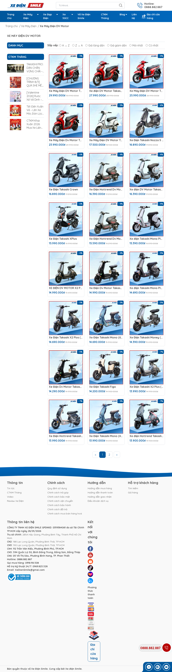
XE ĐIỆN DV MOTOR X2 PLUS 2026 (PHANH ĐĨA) (66, 288)
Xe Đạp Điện (47, 16)
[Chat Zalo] (157, 667)
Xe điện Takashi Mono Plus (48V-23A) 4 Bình (146, 288)
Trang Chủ (10, 16)
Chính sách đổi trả (57, 509)
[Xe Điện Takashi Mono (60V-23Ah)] (106, 318)
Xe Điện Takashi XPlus (63, 238)
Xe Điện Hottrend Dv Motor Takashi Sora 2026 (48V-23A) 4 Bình (106, 238)
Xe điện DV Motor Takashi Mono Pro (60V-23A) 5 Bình (146, 189)
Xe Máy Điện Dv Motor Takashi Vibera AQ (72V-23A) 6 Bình (66, 140)
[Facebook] (90, 548)
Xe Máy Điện (27, 16)
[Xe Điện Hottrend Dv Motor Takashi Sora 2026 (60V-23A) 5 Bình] (106, 170)
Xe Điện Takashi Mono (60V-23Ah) (106, 337)
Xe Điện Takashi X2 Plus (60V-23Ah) (66, 337)
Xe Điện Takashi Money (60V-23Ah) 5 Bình (146, 337)
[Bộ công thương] (19, 576)
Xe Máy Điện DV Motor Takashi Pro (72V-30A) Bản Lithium (66, 91)
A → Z (66, 45)
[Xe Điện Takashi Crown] (66, 170)
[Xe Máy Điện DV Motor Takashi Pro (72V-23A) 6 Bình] (146, 71)
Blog (122, 14)
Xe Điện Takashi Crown (63, 189)
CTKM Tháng (105, 16)
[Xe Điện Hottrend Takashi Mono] (66, 417)
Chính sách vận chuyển (60, 500)
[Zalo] (90, 580)
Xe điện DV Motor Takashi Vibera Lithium (106, 91)
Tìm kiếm (133, 488)
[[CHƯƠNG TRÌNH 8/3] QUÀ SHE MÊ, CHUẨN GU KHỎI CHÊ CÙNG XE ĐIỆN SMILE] (15, 82)
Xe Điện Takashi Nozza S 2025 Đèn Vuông (146, 140)
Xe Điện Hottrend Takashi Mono (66, 436)
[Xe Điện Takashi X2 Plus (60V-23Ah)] (66, 318)
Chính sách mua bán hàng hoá (64, 513)
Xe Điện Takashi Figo (102, 386)
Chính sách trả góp (58, 492)
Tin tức (11, 488)
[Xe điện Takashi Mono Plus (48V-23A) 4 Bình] (146, 269)
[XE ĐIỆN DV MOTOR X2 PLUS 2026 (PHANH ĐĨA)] (66, 269)
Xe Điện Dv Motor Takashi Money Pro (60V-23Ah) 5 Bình (106, 288)
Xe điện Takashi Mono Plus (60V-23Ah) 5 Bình (146, 238)
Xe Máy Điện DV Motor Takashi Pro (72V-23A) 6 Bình (146, 91)
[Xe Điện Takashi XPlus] (66, 219)
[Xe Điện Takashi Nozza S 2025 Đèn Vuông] (146, 121)
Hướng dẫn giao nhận (100, 496)
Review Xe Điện (15, 500)
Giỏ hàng (133, 492)
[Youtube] (90, 555)
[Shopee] (90, 561)
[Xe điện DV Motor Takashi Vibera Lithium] (106, 71)
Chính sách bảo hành (59, 505)
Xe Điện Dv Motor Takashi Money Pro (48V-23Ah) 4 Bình (66, 386)
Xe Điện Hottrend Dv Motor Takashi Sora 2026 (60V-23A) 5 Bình (106, 189)
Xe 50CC (65, 16)
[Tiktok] (90, 568)
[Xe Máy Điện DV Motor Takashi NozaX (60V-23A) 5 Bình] (106, 121)
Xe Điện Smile (39, 668)
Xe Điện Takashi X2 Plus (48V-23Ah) (146, 386)
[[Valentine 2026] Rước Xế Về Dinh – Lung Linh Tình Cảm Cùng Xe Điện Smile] (15, 96)
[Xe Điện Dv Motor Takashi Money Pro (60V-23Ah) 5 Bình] (106, 269)
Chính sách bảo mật (58, 496)
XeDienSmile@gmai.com (30, 569)
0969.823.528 (40, 566)
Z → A (79, 45)
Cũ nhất (153, 45)
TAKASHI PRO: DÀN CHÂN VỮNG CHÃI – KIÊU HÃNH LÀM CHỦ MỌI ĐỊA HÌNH (35, 73)
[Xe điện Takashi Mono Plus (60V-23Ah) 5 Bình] (146, 219)
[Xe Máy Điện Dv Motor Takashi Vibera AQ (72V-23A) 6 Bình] (66, 121)
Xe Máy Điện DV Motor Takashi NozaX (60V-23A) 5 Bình (106, 140)
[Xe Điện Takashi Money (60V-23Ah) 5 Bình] (146, 318)
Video (10, 496)
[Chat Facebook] (149, 667)
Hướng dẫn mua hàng (100, 488)
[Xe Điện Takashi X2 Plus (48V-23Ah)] (146, 367)
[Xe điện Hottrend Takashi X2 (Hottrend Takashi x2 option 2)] (146, 417)
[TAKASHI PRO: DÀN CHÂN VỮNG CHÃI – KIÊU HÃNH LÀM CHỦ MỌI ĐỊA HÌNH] (15, 68)
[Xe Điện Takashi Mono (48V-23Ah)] (106, 417)
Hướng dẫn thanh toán (100, 492)
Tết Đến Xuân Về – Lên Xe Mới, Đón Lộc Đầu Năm (35, 112)
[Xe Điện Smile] (25, 5)
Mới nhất (137, 45)
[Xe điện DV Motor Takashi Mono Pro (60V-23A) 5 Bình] (146, 170)
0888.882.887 (24, 559)
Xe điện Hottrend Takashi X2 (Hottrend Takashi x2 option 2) (146, 436)
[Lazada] (90, 574)
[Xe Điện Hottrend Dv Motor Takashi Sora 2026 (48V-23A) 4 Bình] (106, 219)
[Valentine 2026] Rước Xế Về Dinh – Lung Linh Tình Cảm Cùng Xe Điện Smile (35, 101)
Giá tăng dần (96, 45)
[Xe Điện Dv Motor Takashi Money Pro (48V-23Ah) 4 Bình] (66, 367)
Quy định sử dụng (57, 488)
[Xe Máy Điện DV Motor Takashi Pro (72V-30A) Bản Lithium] (66, 71)
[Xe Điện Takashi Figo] (106, 367)
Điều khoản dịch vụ (98, 500)
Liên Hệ (134, 16)
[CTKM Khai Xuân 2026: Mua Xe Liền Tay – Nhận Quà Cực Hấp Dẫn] (15, 124)
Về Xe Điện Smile (84, 16)
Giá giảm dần (118, 45)
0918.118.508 (32, 562)
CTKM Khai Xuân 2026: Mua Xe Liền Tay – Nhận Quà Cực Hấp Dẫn (35, 129)
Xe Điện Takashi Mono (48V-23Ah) (106, 436)
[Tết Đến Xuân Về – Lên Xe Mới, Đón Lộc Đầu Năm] (15, 110)
